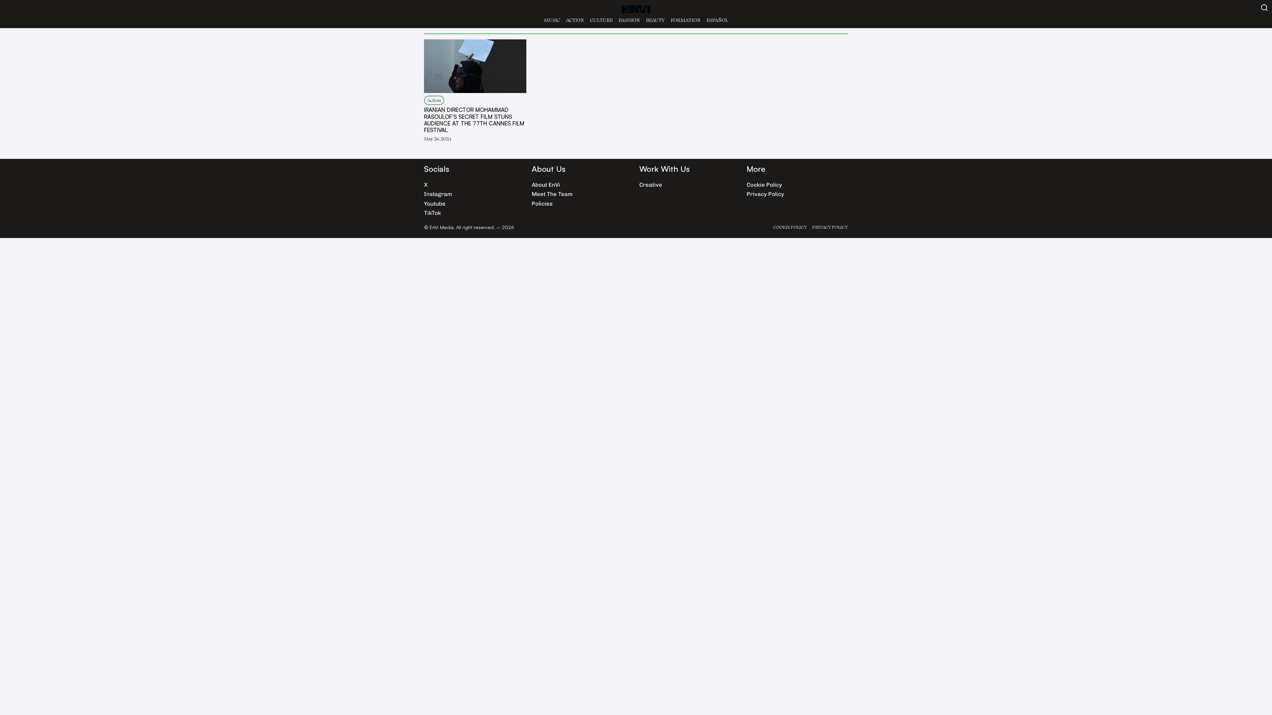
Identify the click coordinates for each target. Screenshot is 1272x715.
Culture (601, 20)
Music (552, 20)
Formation (686, 20)
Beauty (655, 20)
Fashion (629, 20)
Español (717, 20)
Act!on (575, 20)
